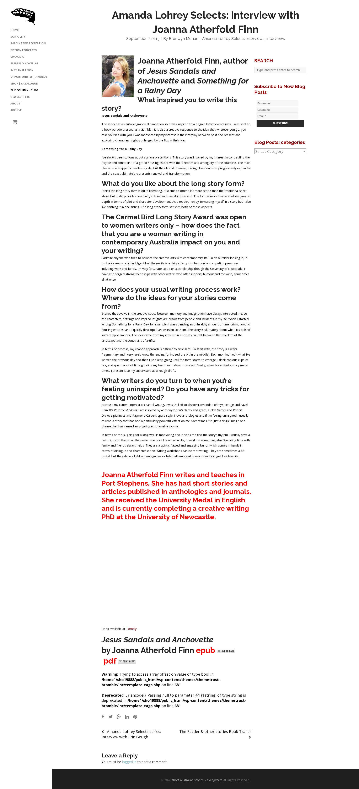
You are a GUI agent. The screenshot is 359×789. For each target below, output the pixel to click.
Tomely (131, 629)
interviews (275, 38)
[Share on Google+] (119, 717)
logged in (129, 762)
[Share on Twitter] (110, 717)
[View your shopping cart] (13, 121)
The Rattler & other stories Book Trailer (215, 731)
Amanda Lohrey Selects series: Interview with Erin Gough (131, 734)
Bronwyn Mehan (183, 38)
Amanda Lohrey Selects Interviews (233, 38)
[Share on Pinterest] (135, 717)
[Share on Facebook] (103, 717)
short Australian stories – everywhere (197, 780)
